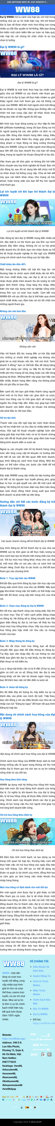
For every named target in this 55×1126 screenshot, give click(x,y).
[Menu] (4, 9)
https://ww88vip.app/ (14, 1038)
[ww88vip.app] (27, 10)
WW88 (5, 973)
